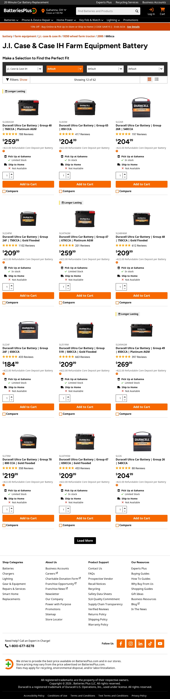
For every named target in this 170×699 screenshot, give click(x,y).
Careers (50, 573)
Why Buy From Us (142, 584)
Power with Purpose (58, 604)
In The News (139, 609)
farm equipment (25, 36)
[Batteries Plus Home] (20, 11)
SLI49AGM (121, 344)
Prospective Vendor (100, 579)
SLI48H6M (121, 233)
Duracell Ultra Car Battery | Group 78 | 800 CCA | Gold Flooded (27, 461)
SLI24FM (7, 233)
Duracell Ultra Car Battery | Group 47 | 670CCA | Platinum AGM (83, 238)
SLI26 (119, 455)
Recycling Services (127, 2)
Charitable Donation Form (62, 579)
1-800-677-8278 (21, 646)
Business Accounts (154, 2)
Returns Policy (97, 614)
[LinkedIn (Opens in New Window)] (140, 643)
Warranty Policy (98, 624)
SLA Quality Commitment (104, 599)
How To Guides (140, 579)
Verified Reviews (98, 609)
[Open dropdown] (3, 151)
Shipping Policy (97, 619)
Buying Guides (140, 573)
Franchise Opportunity (60, 584)
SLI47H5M (64, 455)
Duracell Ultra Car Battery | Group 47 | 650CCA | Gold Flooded (83, 461)
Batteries (8, 568)
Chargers (8, 573)
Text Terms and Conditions (113, 695)
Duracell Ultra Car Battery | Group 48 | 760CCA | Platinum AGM (27, 127)
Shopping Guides (142, 589)
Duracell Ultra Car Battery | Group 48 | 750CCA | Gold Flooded (140, 238)
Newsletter (52, 594)
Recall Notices (97, 584)
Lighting (7, 579)
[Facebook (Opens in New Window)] (121, 643)
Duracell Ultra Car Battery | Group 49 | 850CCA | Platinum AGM (140, 350)
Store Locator (54, 619)
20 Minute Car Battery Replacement (26, 2)
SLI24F (6, 344)
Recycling (94, 589)
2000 (100, 36)
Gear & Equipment (14, 584)
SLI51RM (64, 344)
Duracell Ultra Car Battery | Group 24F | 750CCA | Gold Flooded (25, 238)
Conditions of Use (57, 695)
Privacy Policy (139, 695)
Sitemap (50, 614)
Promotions (52, 609)
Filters (14, 80)
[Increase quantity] (11, 174)
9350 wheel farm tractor (79, 36)
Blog (134, 604)
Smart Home (10, 594)
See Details (133, 26)
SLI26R (119, 121)
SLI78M (6, 455)
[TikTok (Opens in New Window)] (150, 643)
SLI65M (63, 121)
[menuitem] (11, 20)
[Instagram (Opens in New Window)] (131, 643)
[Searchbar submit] (137, 11)
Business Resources (143, 599)
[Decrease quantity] (11, 177)
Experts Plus (104, 2)
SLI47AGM (64, 233)
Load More (85, 540)
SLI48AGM (8, 121)
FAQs (91, 573)
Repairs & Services (14, 589)
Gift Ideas (137, 594)
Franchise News (55, 589)
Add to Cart (28, 184)
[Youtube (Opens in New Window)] (160, 643)
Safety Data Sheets (100, 594)
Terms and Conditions (83, 695)
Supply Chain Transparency (105, 604)
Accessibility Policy (34, 695)
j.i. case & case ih (50, 36)
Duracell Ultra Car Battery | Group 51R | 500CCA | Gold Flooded (82, 350)
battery (7, 36)
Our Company (54, 599)
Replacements (11, 599)
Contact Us (95, 568)
